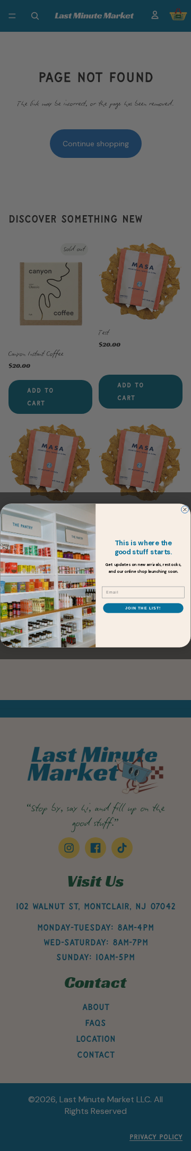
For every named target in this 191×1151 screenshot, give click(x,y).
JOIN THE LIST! (143, 608)
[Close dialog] (185, 509)
